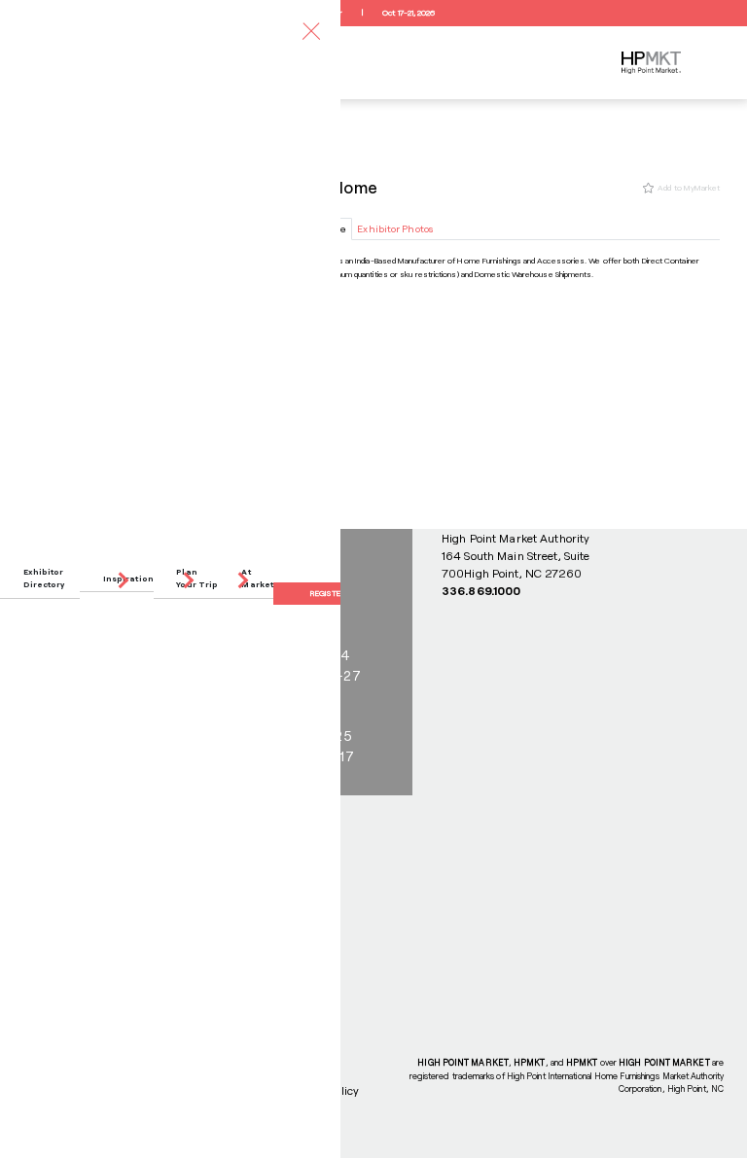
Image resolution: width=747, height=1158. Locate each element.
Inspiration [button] (128, 578)
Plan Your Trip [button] (197, 578)
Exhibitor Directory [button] (44, 578)
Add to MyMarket (689, 188)
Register (327, 593)
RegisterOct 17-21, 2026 (373, 13)
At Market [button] (257, 578)
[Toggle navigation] (311, 31)
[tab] (395, 228)
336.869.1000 (481, 590)
